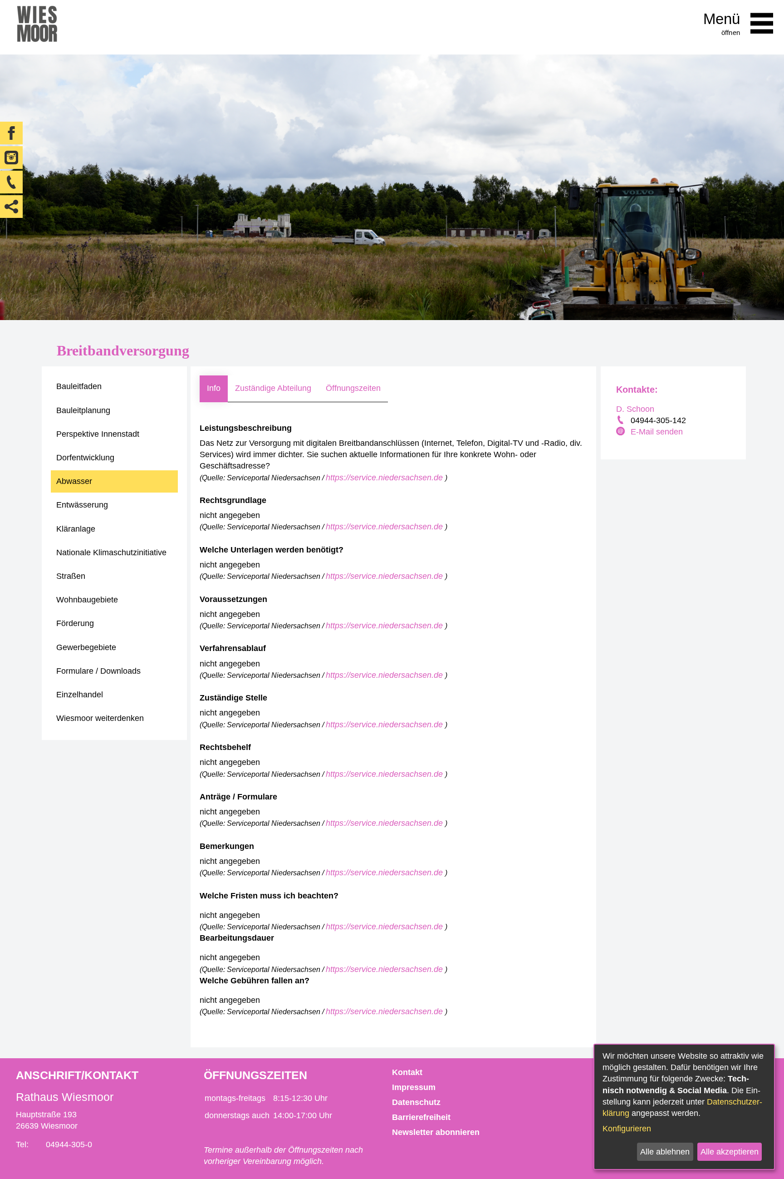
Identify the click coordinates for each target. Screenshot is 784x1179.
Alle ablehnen (665, 1151)
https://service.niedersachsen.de (385, 477)
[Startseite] (37, 27)
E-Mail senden (657, 431)
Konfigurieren (627, 1128)
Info (213, 388)
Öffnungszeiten (353, 388)
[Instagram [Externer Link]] (11, 157)
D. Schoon (635, 409)
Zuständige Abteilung (273, 388)
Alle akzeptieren (730, 1151)
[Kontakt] (11, 182)
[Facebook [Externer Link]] (11, 133)
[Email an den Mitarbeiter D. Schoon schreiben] (621, 432)
